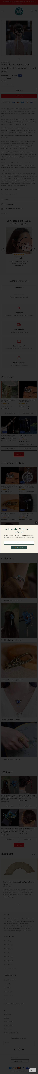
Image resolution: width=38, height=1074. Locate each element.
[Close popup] (36, 522)
